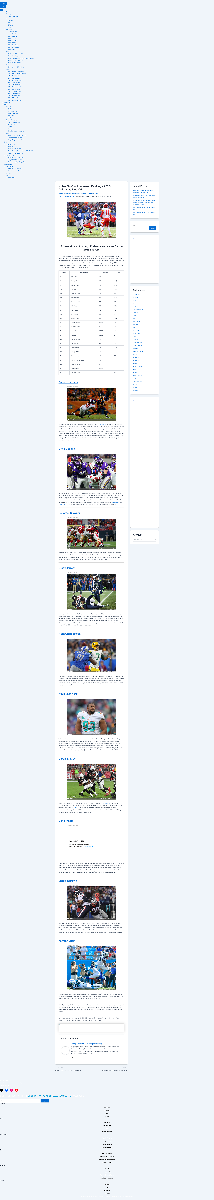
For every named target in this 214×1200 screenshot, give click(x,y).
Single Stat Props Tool (15, 138)
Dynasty (135, 306)
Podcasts (9, 29)
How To (10, 27)
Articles (8, 14)
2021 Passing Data (14, 89)
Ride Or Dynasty (138, 366)
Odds (9, 109)
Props (10, 126)
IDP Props (11, 115)
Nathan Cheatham (5, 1085)
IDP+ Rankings (12, 40)
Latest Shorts (12, 34)
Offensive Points (138, 345)
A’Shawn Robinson (70, 633)
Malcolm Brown (68, 880)
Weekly (135, 387)
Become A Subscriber (15, 168)
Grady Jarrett (67, 567)
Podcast (135, 348)
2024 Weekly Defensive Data (17, 73)
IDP (9, 23)
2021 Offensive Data (14, 91)
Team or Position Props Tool (17, 162)
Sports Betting (137, 375)
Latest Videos (12, 31)
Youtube (135, 390)
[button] (3, 3)
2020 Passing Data (14, 96)
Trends (135, 378)
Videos (135, 384)
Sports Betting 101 (14, 122)
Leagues (8, 173)
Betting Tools (10, 155)
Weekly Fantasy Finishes (15, 60)
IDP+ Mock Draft (13, 45)
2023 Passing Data (14, 76)
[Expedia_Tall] (144, 259)
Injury (134, 327)
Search (135, 225)
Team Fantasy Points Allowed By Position (21, 58)
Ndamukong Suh (68, 693)
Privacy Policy (107, 1172)
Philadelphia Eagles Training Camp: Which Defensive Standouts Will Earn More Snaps (144, 202)
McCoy (75, 807)
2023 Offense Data (14, 78)
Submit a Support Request (89, 1196)
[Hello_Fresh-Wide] (91, 1027)
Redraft (10, 20)
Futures (10, 129)
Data (7, 69)
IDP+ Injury (11, 49)
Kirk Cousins (115, 502)
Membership (8, 164)
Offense (10, 25)
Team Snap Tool (13, 56)
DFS (9, 118)
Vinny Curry (107, 803)
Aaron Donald (101, 424)
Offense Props (12, 111)
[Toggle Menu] (1, 10)
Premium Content (138, 351)
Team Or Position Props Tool (17, 135)
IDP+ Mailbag (12, 42)
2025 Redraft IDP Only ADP (16, 67)
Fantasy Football (138, 309)
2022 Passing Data (14, 82)
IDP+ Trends (12, 38)
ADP (7, 65)
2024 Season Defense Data (16, 71)
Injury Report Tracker (14, 62)
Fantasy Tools (10, 144)
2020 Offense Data (14, 98)
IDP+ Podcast (12, 36)
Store (7, 175)
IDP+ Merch (11, 177)
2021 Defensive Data (14, 93)
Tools (7, 51)
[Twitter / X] (72, 1057)
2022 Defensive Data (14, 87)
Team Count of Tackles (15, 54)
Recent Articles (13, 16)
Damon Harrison (68, 382)
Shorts (135, 372)
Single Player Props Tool (15, 140)
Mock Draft (136, 330)
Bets (5, 104)
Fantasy (6, 12)
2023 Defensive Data (14, 80)
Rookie (135, 369)
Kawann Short (67, 940)
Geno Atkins (66, 820)
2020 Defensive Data (14, 100)
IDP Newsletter (137, 321)
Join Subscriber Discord (15, 171)
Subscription (10, 166)
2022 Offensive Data (14, 84)
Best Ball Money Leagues (16, 131)
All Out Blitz (136, 294)
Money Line (11, 124)
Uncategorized (137, 381)
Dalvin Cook (62, 504)
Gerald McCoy (67, 758)
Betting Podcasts (11, 120)
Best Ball (135, 297)
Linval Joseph (67, 448)
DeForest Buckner (69, 512)
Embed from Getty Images (72, 200)
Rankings (7, 102)
